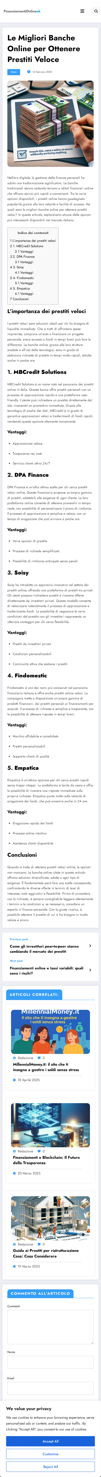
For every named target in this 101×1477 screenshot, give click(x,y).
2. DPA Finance (22, 256)
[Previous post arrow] (90, 946)
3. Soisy (17, 267)
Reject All (50, 1466)
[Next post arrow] (90, 970)
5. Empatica (20, 288)
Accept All (50, 1441)
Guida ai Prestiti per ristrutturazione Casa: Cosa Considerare (46, 1253)
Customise (51, 1454)
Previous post (19, 939)
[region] (50, 1439)
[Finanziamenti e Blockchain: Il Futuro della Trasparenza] (50, 1125)
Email (10, 1378)
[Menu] (82, 11)
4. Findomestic (22, 278)
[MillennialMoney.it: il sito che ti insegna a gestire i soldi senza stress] (50, 1031)
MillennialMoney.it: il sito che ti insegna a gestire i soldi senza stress (46, 1067)
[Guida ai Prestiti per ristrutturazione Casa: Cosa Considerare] (50, 1218)
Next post (16, 961)
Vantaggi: (24, 251)
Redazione (25, 1057)
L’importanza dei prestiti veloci (33, 240)
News (14, 72)
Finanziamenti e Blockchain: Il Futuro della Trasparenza (46, 1160)
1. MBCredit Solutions (26, 246)
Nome (11, 1352)
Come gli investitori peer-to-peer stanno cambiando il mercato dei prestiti (44, 949)
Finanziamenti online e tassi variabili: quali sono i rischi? (46, 971)
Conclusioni (19, 299)
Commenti (13, 1306)
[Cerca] (96, 11)
